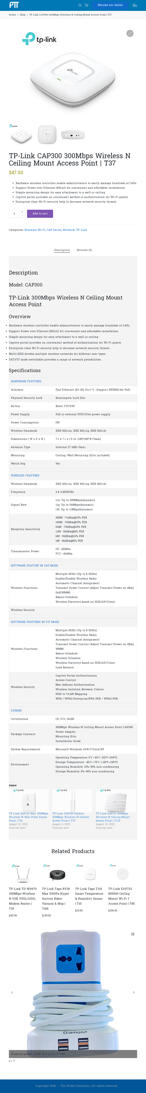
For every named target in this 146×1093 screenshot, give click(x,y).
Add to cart (40, 214)
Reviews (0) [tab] (84, 250)
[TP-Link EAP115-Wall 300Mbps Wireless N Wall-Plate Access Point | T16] (29, 800)
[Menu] (135, 5)
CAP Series (54, 230)
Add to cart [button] (23, 883)
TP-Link (81, 230)
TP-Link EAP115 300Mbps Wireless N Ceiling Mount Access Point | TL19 (113, 817)
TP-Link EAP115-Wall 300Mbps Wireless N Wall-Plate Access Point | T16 (28, 817)
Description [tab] (62, 250)
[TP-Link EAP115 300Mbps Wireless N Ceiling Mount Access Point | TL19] (116, 800)
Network (69, 230)
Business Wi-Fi (35, 230)
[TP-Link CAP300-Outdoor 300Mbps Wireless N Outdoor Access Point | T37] (72, 800)
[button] (110, 5)
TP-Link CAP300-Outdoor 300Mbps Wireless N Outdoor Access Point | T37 (71, 817)
